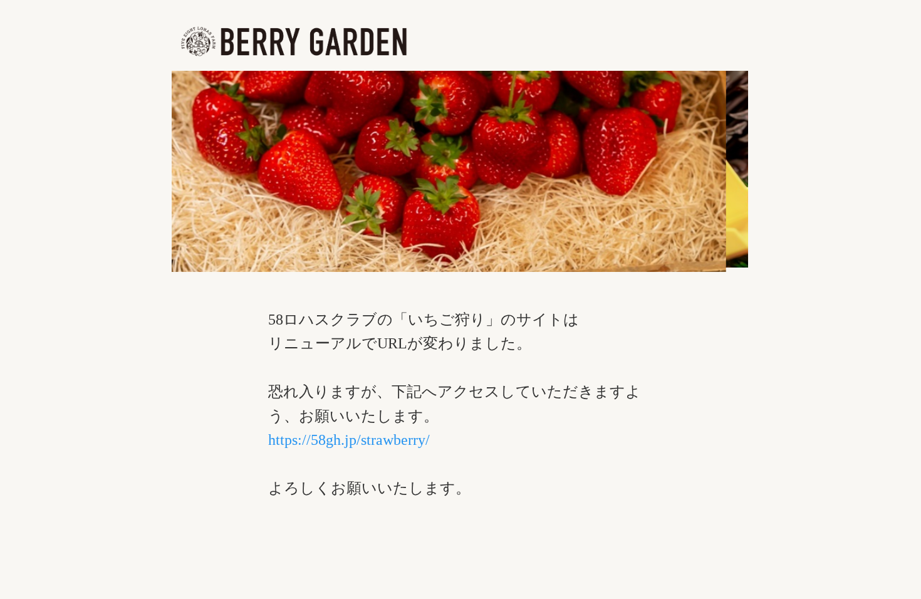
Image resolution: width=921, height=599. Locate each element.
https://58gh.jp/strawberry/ (349, 440)
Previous (149, 184)
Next (770, 184)
